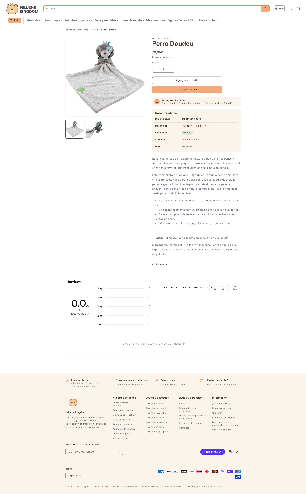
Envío (182, 403)
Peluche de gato (155, 403)
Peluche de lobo (155, 427)
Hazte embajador (221, 429)
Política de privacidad (127, 486)
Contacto (184, 427)
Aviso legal (193, 486)
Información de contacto (212, 486)
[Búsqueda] (265, 9)
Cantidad (156, 62)
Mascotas (83, 29)
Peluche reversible (156, 413)
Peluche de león (155, 417)
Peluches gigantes (123, 410)
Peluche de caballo (156, 408)
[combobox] (152, 9)
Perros (94, 29)
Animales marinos (122, 424)
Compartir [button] (161, 264)
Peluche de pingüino (157, 431)
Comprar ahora (187, 89)
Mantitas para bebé (123, 415)
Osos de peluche (122, 419)
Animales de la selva (124, 429)
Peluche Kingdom (82, 487)
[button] (35, 20)
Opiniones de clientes (224, 417)
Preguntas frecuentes (191, 423)
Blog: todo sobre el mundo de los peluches (225, 423)
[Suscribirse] (119, 451)
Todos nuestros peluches (121, 404)
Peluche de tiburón (156, 422)
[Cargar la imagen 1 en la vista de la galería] (74, 129)
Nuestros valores (221, 408)
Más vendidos (120, 438)
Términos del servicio (151, 486)
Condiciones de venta (174, 486)
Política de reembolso (103, 486)
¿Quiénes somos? (222, 403)
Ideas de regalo (121, 433)
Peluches (70, 29)
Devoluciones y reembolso (187, 409)
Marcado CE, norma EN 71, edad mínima (177, 244)
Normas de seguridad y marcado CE (192, 417)
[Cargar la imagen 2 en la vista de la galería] (94, 129)
